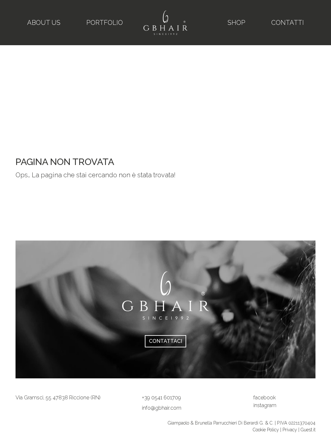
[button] (161, 398)
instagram (264, 405)
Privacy (290, 429)
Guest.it (308, 429)
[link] (58, 398)
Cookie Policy (266, 429)
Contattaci (165, 341)
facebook (264, 398)
